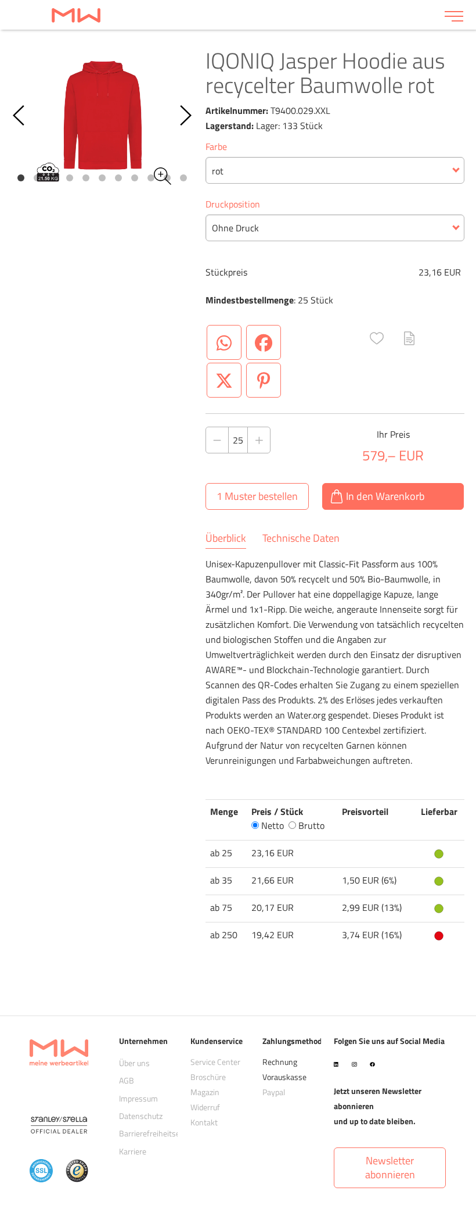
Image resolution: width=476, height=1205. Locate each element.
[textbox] (335, 171)
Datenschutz (141, 1116)
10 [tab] (167, 177)
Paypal (273, 1092)
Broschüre (208, 1077)
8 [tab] (134, 177)
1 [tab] (20, 177)
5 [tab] (85, 177)
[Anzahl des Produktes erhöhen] (259, 440)
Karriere (132, 1151)
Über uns (134, 1063)
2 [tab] (37, 177)
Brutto (310, 825)
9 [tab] (150, 177)
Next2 (185, 115)
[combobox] (334, 170)
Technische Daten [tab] (301, 538)
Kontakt (204, 1122)
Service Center (215, 1062)
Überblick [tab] (225, 538)
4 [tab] (69, 177)
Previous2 (19, 115)
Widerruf (205, 1107)
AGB (126, 1080)
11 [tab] (183, 177)
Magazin (204, 1092)
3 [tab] (53, 177)
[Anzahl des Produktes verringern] (217, 440)
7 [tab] (118, 177)
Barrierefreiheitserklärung (163, 1133)
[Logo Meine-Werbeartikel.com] (222, 15)
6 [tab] (102, 177)
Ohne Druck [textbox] (235, 228)
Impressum (138, 1098)
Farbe (216, 146)
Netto (271, 825)
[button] (376, 338)
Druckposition (232, 204)
